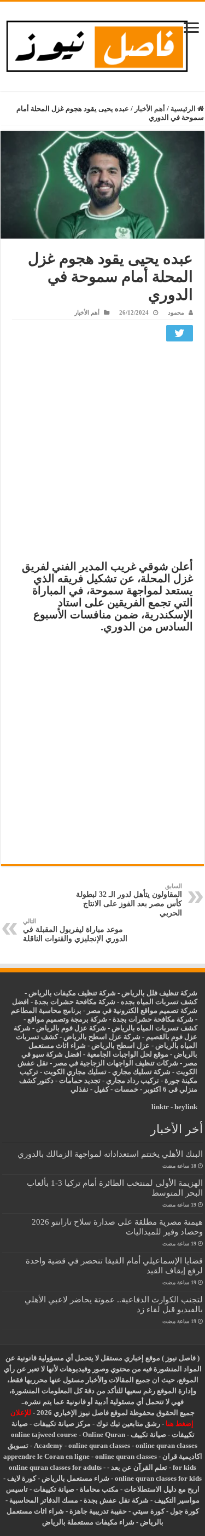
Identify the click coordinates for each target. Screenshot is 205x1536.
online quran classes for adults (55, 1467)
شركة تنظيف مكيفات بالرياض (72, 993)
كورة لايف (21, 1478)
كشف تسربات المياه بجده (159, 1002)
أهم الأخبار (149, 109)
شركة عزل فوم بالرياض (71, 1028)
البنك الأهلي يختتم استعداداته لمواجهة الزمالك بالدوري (110, 1153)
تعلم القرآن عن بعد (139, 1467)
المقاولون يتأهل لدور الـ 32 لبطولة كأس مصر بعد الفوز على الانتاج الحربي (129, 900)
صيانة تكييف (148, 1434)
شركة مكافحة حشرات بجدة (153, 1019)
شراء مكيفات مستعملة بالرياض (88, 1522)
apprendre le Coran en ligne (46, 1456)
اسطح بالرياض (114, 1045)
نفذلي (80, 1089)
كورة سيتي (148, 1511)
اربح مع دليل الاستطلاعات (162, 1489)
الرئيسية (184, 109)
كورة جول (183, 1511)
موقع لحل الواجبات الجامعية (127, 1054)
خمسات (126, 1089)
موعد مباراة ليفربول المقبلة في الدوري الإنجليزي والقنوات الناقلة (75, 930)
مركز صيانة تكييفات (62, 1423)
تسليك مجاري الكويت (75, 1072)
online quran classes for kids (158, 1478)
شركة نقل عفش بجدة (116, 1500)
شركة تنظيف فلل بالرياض (159, 993)
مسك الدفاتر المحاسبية (43, 1500)
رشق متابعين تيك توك (128, 1423)
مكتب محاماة (99, 1489)
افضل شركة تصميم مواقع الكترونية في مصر (104, 1006)
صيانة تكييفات (53, 1489)
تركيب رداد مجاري (132, 1080)
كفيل (101, 1089)
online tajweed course (44, 1434)
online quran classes (99, 1445)
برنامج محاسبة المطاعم (46, 1010)
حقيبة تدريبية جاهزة (98, 1511)
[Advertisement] (102, 453)
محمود (176, 312)
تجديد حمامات (80, 1080)
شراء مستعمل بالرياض (75, 1478)
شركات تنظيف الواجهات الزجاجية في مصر (116, 1063)
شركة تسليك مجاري (141, 1072)
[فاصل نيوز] (102, 44)
